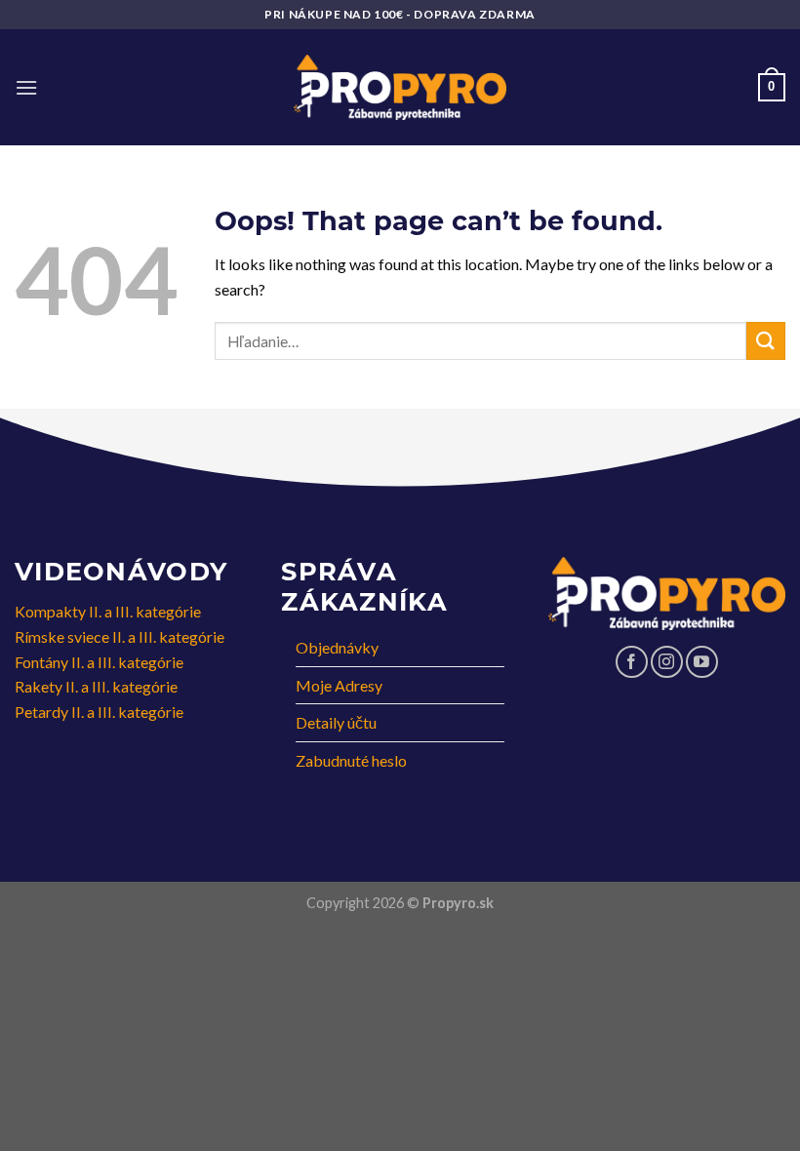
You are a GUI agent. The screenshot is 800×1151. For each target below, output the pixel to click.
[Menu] (26, 87)
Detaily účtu (336, 722)
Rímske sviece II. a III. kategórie (119, 636)
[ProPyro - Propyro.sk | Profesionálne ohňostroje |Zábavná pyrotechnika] (400, 88)
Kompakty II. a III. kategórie (108, 611)
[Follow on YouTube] (702, 662)
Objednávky (337, 647)
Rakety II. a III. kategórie (96, 686)
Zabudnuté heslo (351, 760)
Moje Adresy (339, 685)
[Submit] (765, 341)
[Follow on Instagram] (667, 662)
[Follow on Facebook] (632, 662)
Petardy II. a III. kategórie (99, 711)
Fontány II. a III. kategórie (99, 662)
